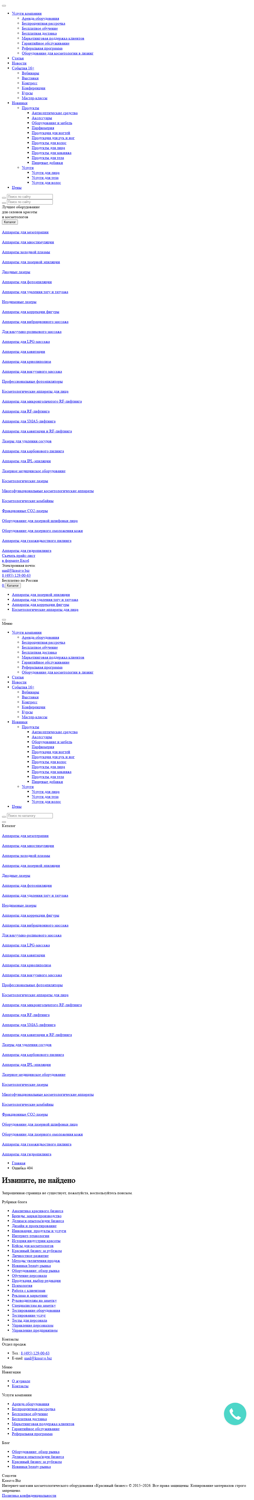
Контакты (20, 1386)
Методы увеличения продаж (36, 1260)
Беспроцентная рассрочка (43, 23)
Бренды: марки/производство (37, 1215)
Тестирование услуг (29, 1315)
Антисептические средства (55, 112)
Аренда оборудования (40, 18)
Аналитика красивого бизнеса (37, 1210)
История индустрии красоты (36, 1240)
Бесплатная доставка (39, 33)
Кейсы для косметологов (33, 1245)
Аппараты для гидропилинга (26, 550)
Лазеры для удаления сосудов (27, 441)
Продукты (30, 107)
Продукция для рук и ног (53, 137)
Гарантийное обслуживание (45, 43)
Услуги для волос (46, 182)
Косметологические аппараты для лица (35, 391)
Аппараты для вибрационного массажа (35, 321)
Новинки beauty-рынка (31, 1265)
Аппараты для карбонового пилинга (33, 451)
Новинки (20, 103)
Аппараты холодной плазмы (26, 252)
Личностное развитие (30, 1255)
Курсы (27, 93)
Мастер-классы (34, 98)
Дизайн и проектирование (34, 1225)
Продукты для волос (49, 142)
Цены (17, 187)
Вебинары (30, 73)
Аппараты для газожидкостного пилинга (36, 540)
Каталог (10, 222)
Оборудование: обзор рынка (36, 1270)
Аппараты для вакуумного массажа (32, 371)
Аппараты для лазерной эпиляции (31, 261)
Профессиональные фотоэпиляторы (32, 381)
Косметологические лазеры (25, 480)
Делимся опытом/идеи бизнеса (38, 1220)
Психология (22, 1285)
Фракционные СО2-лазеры (25, 510)
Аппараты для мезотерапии (25, 232)
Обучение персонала (29, 1275)
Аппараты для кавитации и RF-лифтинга (37, 431)
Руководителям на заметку (34, 1300)
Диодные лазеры (16, 271)
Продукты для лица (48, 147)
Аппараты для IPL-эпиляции (26, 461)
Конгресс (29, 83)
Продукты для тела (48, 157)
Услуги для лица (46, 172)
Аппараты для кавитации (23, 351)
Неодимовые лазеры (19, 301)
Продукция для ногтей (51, 132)
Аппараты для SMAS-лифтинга (29, 421)
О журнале (21, 1381)
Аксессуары (42, 117)
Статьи (18, 58)
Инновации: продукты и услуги (39, 1230)
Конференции (33, 88)
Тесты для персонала (29, 1320)
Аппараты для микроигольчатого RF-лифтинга (42, 401)
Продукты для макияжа (51, 152)
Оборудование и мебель (52, 122)
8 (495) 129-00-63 (16, 575)
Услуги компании (27, 13)
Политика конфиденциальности (29, 1495)
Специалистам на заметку (34, 1305)
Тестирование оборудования (36, 1310)
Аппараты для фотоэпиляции (27, 281)
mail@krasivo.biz (16, 570)
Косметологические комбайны (28, 500)
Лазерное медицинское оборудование (33, 470)
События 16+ (23, 68)
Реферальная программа (42, 48)
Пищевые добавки (47, 162)
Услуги (28, 167)
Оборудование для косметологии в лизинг (58, 53)
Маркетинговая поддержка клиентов (53, 38)
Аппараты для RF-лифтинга (26, 411)
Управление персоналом (32, 1325)
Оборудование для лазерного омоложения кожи (42, 530)
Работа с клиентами (28, 1290)
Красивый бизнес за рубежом (37, 1250)
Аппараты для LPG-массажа (26, 341)
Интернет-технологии (30, 1235)
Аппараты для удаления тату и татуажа (35, 291)
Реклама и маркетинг (30, 1295)
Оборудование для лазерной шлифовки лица (40, 520)
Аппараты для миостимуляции (28, 242)
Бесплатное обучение (40, 28)
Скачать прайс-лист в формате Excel (18, 558)
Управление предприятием (35, 1330)
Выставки (30, 78)
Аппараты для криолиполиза (26, 361)
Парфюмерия (43, 127)
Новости (19, 63)
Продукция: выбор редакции (36, 1280)
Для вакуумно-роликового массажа (32, 331)
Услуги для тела (45, 177)
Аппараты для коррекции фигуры (30, 311)
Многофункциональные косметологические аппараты (48, 490)
